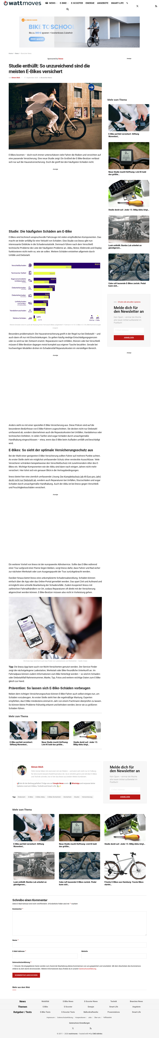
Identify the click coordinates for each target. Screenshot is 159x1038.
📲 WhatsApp (74, 783)
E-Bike (63, 3)
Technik (113, 1001)
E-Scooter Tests (68, 1012)
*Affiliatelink (107, 1017)
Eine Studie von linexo (73, 241)
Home (11, 53)
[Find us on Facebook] (133, 6)
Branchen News (26, 53)
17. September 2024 (31, 78)
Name (15, 940)
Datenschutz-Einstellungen (79, 1023)
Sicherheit (67, 797)
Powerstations (114, 1012)
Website (84, 951)
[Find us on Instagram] (142, 6)
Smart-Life (117, 3)
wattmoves (73, 1034)
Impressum (51, 1017)
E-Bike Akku (40, 797)
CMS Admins (97, 1034)
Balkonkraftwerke (91, 1012)
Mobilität (45, 1001)
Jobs (90, 1017)
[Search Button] (67, 9)
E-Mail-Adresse (19, 951)
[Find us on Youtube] (151, 6)
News (52, 3)
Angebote (102, 3)
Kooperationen (80, 1017)
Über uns (97, 1017)
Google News (58, 783)
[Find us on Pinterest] (147, 6)
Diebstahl (21, 797)
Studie (76, 797)
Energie (90, 3)
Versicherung (87, 797)
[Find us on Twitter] (137, 6)
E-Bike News (68, 1001)
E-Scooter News (91, 1001)
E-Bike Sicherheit (54, 797)
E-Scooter (77, 3)
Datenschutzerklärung (22, 962)
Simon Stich (16, 78)
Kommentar (17, 909)
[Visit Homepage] (22, 3)
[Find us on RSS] (156, 6)
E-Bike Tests (45, 1012)
